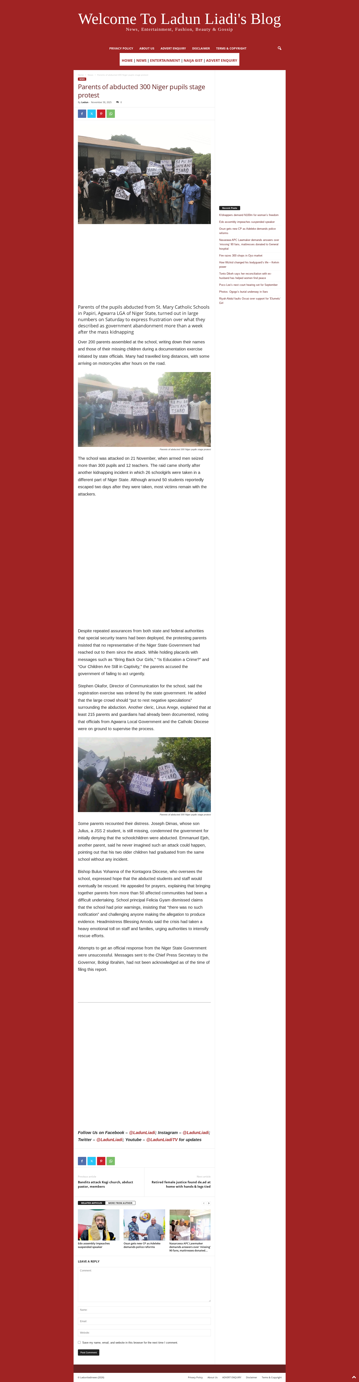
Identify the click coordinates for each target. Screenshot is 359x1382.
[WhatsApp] (111, 114)
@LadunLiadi (142, 1132)
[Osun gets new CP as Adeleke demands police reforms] (144, 1224)
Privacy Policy (121, 48)
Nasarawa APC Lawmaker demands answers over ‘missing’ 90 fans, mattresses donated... (190, 1246)
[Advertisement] (144, 234)
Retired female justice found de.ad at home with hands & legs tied (181, 1184)
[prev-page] (204, 1203)
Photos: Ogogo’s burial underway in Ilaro (243, 291)
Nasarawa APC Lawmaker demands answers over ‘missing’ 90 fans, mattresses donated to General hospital (249, 244)
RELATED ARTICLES (91, 1202)
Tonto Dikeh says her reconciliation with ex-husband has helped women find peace (245, 276)
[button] (279, 48)
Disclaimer (201, 48)
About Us (146, 48)
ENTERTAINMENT (165, 60)
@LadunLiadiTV (162, 1139)
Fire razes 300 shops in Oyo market (240, 255)
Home (81, 74)
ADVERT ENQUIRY (173, 48)
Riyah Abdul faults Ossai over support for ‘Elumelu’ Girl (249, 301)
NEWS (141, 60)
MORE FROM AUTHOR (120, 1202)
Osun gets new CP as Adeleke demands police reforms (142, 1245)
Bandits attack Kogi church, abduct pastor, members (105, 1184)
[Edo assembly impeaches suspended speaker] (98, 1224)
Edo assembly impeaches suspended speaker (94, 1245)
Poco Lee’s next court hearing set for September (248, 284)
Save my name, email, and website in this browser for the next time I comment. (130, 1342)
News (90, 74)
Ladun (84, 102)
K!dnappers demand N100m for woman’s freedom (249, 215)
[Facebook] (82, 114)
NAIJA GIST (193, 60)
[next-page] (209, 1203)
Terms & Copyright (231, 48)
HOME (127, 60)
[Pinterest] (101, 114)
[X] (91, 114)
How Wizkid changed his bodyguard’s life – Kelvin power (249, 264)
